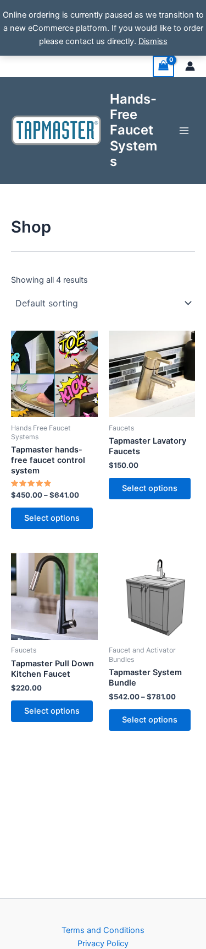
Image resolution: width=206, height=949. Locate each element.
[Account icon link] (190, 66)
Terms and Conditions (103, 930)
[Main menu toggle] (184, 130)
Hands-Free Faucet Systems (133, 130)
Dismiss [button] (153, 41)
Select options (52, 518)
